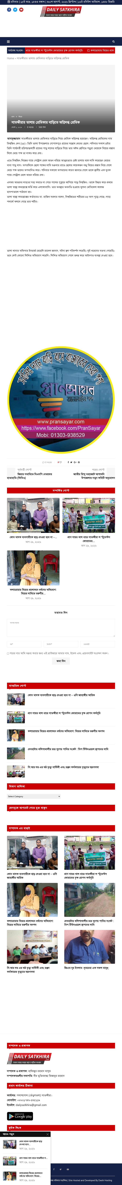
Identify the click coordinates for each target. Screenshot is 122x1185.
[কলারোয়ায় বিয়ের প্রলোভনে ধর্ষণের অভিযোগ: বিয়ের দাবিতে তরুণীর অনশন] (33, 567)
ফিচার (20, 117)
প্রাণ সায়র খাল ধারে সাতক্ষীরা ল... (33, 1158)
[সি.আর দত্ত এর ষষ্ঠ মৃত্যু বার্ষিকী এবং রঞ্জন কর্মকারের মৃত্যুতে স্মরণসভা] (16, 771)
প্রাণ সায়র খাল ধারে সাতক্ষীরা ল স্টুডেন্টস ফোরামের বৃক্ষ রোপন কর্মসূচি (64, 713)
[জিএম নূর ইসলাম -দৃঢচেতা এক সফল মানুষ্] (89, 947)
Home (10, 58)
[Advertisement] (61, 28)
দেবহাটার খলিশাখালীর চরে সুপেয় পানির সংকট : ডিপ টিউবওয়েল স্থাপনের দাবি (68, 749)
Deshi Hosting (105, 1180)
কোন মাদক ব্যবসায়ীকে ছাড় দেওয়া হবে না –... (33, 537)
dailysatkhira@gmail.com (31, 1105)
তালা (12, 117)
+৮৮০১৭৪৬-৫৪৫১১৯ (28, 1100)
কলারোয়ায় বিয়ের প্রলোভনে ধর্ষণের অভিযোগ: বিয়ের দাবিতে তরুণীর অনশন (66, 731)
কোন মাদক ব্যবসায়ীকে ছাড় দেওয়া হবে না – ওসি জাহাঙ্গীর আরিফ (61, 695)
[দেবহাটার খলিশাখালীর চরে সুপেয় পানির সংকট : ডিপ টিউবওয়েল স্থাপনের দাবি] (16, 753)
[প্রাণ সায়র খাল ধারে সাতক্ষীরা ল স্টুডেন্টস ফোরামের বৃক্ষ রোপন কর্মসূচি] (88, 515)
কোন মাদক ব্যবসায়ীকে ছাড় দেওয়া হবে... (30, 1143)
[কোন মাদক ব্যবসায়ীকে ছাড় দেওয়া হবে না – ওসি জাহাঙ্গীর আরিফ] (33, 515)
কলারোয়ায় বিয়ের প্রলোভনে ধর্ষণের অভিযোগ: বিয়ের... (30, 1174)
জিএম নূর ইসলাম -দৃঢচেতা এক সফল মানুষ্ (86, 968)
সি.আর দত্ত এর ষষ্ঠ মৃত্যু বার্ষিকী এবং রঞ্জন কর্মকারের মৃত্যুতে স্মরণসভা (63, 767)
